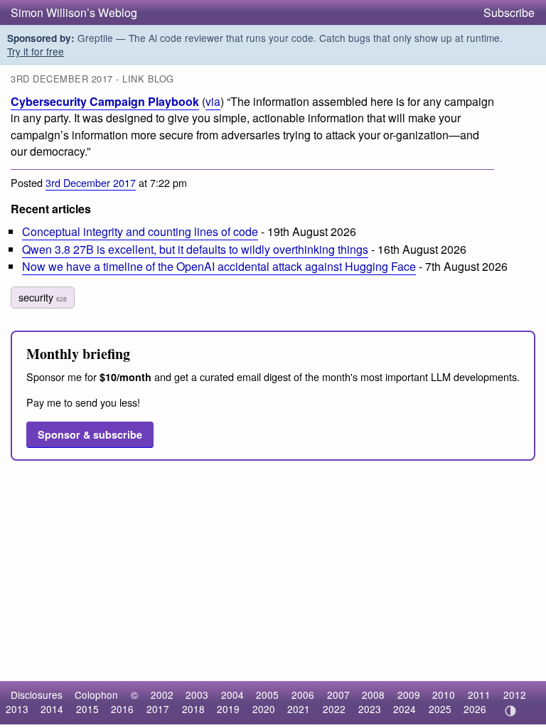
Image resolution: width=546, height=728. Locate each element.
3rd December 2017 (91, 182)
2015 (87, 709)
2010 (443, 694)
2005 (267, 694)
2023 (369, 709)
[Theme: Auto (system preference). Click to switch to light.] (510, 711)
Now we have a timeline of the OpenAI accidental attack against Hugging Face (219, 266)
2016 (122, 709)
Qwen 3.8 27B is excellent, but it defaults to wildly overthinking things (195, 249)
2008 (373, 694)
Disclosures (37, 694)
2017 (157, 709)
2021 (298, 709)
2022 (334, 709)
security (42, 296)
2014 (52, 709)
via (212, 101)
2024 (404, 709)
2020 (263, 709)
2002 (162, 694)
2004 (232, 694)
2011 (479, 694)
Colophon (96, 694)
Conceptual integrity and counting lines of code (140, 231)
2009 (408, 694)
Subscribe (509, 12)
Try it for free (35, 51)
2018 (193, 709)
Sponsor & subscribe (90, 434)
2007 (338, 694)
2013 (17, 709)
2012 (514, 694)
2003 (197, 694)
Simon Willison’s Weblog (74, 12)
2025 (440, 709)
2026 (475, 709)
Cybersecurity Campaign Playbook (105, 101)
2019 (228, 709)
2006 (302, 694)
